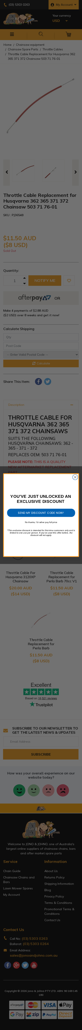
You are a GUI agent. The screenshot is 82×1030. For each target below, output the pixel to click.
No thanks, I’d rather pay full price (41, 522)
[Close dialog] (75, 477)
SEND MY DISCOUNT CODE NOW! (41, 512)
